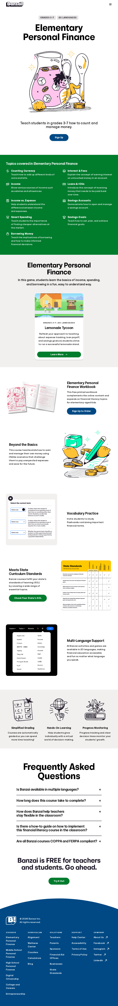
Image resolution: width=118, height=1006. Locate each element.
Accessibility (79, 943)
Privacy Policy (79, 955)
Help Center (78, 937)
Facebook (99, 943)
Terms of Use (79, 949)
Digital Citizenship (12, 977)
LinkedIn (98, 960)
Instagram (99, 949)
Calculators (34, 958)
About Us (99, 937)
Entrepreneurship (15, 994)
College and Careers (13, 986)
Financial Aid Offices (57, 956)
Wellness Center (33, 945)
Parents (54, 943)
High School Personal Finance (12, 966)
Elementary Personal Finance (12, 940)
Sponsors (55, 949)
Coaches (33, 952)
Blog (30, 964)
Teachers (55, 937)
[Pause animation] (10, 498)
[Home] (14, 4)
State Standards (56, 971)
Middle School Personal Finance (14, 953)
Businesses (56, 964)
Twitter (98, 955)
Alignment (33, 937)
